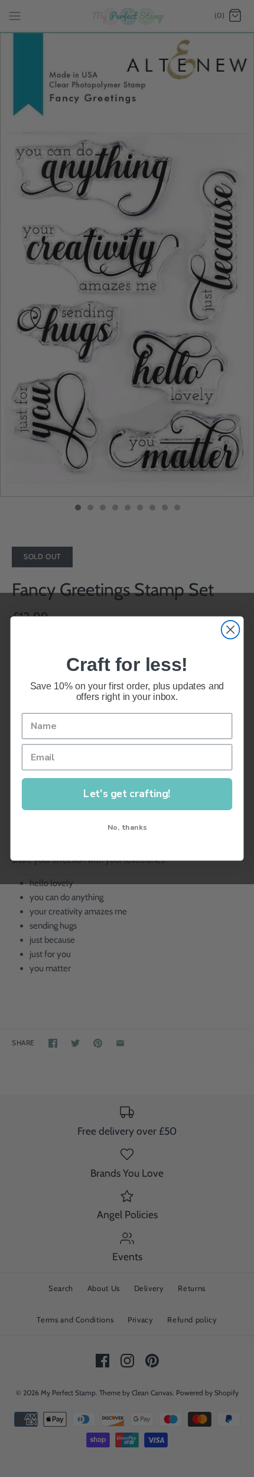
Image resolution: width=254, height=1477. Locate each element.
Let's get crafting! (126, 793)
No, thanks (127, 827)
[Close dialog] (231, 630)
